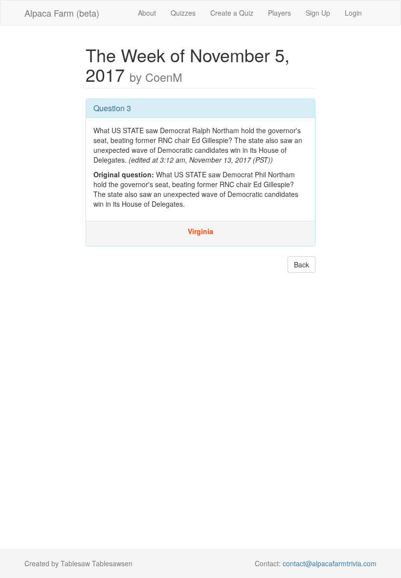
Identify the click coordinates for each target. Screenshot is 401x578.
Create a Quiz (231, 13)
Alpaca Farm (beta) (61, 12)
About (147, 13)
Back (301, 264)
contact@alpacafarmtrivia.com (330, 563)
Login (353, 13)
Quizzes (183, 13)
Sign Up (318, 13)
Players (279, 13)
